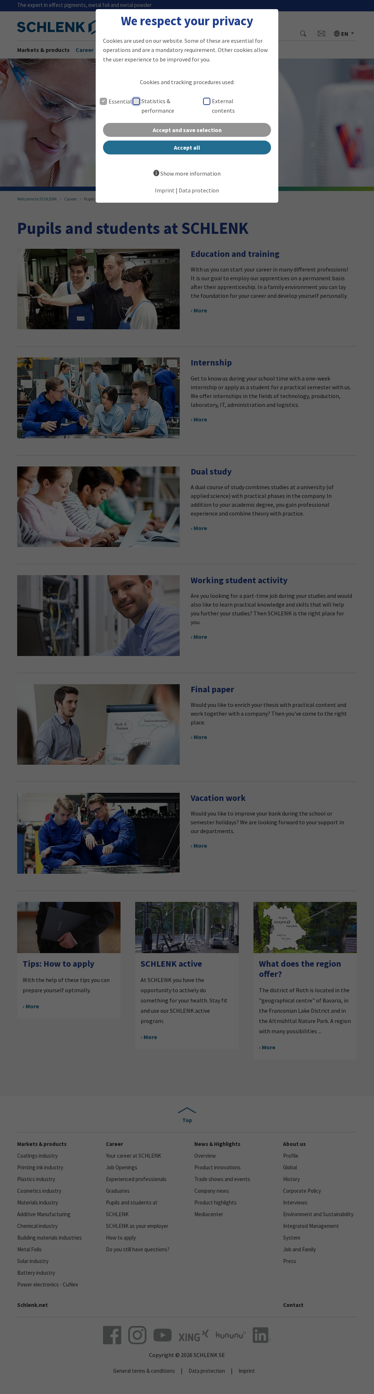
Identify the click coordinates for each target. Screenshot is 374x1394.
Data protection (199, 190)
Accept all (187, 147)
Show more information (190, 173)
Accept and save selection (187, 130)
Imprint (165, 190)
